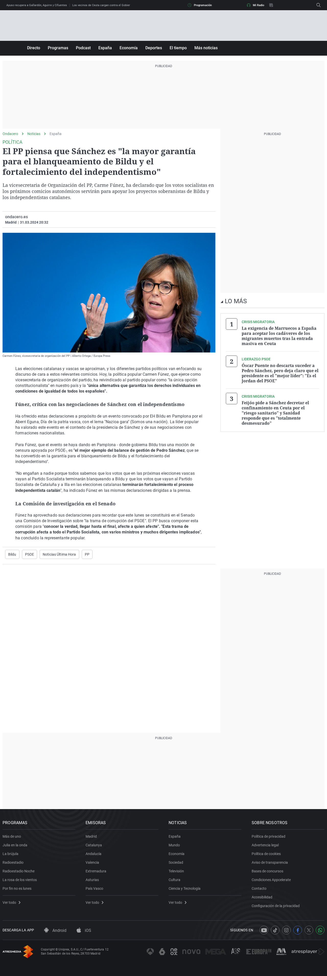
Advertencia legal (265, 845)
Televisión (176, 871)
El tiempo (178, 47)
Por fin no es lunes (17, 888)
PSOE (29, 554)
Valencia (92, 862)
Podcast (83, 47)
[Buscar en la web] (318, 5)
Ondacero (10, 134)
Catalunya (94, 845)
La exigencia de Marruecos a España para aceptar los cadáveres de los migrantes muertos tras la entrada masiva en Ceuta (279, 335)
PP (87, 554)
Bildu (12, 554)
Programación (203, 5)
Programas (58, 47)
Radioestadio (13, 862)
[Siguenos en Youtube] (264, 930)
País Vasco (94, 888)
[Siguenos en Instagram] (286, 930)
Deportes (153, 47)
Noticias (33, 134)
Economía (129, 47)
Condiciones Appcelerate (271, 880)
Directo (33, 47)
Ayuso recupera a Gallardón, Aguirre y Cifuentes (36, 5)
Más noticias (206, 47)
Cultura (174, 880)
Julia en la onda (15, 845)
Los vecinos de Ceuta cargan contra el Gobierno (102, 5)
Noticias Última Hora (59, 554)
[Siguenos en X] (309, 930)
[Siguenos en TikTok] (275, 930)
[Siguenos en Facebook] (297, 930)
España (105, 47)
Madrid (91, 836)
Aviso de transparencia (270, 862)
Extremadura (96, 871)
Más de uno (12, 836)
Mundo (174, 845)
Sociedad (176, 862)
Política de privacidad (268, 836)
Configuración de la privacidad (276, 906)
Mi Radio (258, 5)
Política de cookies (266, 854)
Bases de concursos (267, 871)
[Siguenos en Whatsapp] (320, 930)
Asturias (92, 880)
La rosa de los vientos (20, 880)
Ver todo (9, 902)
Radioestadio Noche (18, 871)
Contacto (259, 888)
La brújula (10, 854)
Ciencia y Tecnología (185, 888)
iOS (87, 930)
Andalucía (93, 854)
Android (58, 930)
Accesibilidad (262, 897)
